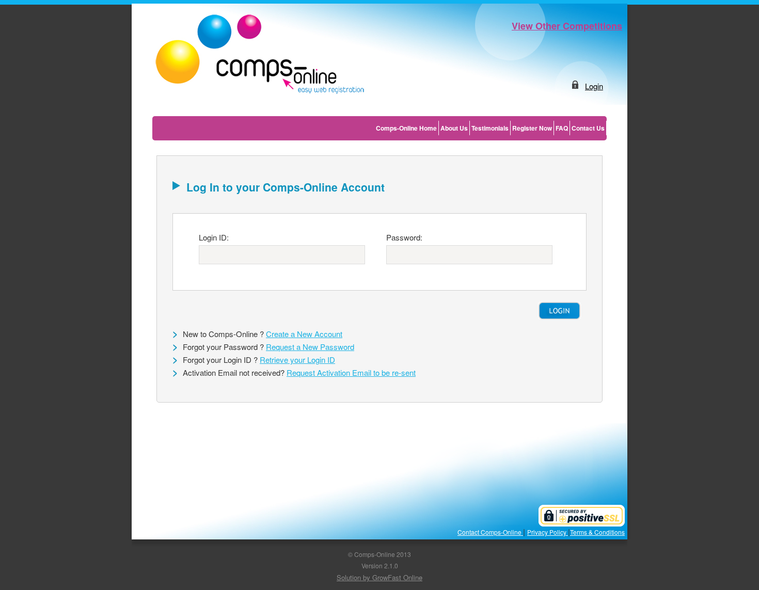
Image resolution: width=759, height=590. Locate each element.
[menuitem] (406, 128)
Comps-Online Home (406, 128)
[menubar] (490, 128)
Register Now (532, 128)
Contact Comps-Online (490, 532)
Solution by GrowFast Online (379, 577)
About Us (454, 128)
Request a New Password (310, 346)
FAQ (562, 128)
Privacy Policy (547, 532)
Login (594, 86)
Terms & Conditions (597, 532)
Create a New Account (304, 333)
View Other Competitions (567, 26)
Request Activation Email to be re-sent (351, 372)
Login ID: (214, 237)
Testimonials (490, 128)
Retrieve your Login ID (297, 359)
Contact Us (588, 128)
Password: (404, 237)
